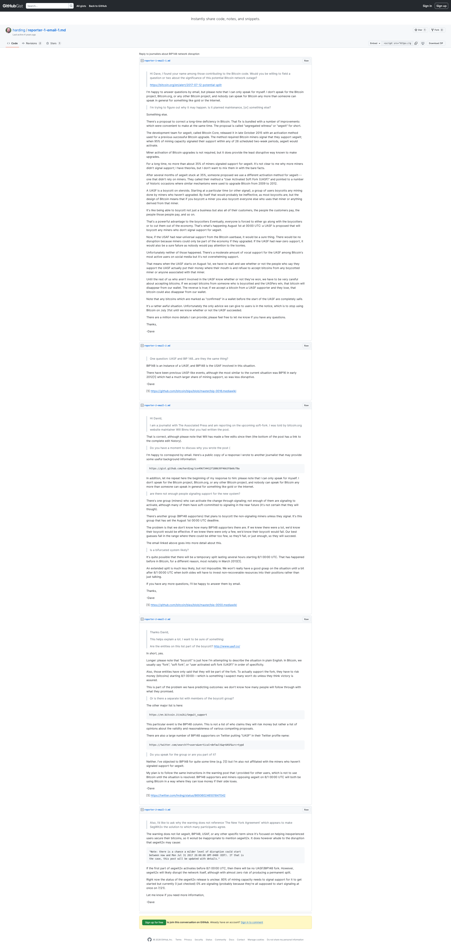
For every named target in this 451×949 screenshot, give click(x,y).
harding (19, 30)
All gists (81, 5)
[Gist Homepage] (13, 6)
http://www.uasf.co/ (227, 646)
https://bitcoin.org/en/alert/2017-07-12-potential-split (186, 85)
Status (209, 939)
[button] (416, 43)
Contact (241, 939)
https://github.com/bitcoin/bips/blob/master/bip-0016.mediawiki (193, 391)
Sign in (427, 6)
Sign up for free (154, 922)
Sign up (441, 6)
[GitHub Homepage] (149, 939)
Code (14, 43)
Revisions (33, 43)
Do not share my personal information (285, 939)
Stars (55, 43)
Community (220, 939)
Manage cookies (256, 939)
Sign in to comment (252, 922)
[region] (225, 202)
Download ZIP (436, 43)
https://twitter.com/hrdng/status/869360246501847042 (188, 795)
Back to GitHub (98, 5)
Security (199, 939)
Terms (178, 939)
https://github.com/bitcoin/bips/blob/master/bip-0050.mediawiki (194, 605)
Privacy (188, 939)
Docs (231, 939)
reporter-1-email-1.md (47, 30)
